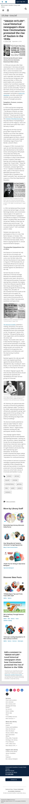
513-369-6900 (9, 774)
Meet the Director (10, 729)
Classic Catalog (10, 711)
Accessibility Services (11, 716)
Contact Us (14, 779)
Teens (17, 618)
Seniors (9, 598)
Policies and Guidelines (12, 727)
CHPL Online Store (11, 743)
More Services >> (10, 718)
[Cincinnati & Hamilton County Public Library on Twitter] (11, 690)
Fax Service (9, 709)
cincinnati (15, 480)
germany (19, 484)
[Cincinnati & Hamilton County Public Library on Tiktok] (7, 694)
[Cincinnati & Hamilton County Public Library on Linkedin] (22, 690)
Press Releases (10, 742)
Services (14, 641)
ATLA (7, 755)
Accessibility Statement (14, 791)
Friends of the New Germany (14, 119)
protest (19, 488)
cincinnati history (9, 484)
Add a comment (10, 501)
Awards (8, 725)
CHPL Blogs (5, 15)
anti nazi (17, 476)
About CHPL (9, 723)
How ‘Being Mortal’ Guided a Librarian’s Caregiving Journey (13, 544)
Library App (9, 713)
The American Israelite (9, 325)
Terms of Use (9, 789)
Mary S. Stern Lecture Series (10, 547)
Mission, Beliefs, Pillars (12, 732)
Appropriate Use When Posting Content (13, 674)
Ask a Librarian (9, 702)
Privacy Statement (18, 789)
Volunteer (8, 757)
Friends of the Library (11, 751)
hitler (6, 488)
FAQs (7, 715)
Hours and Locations (11, 700)
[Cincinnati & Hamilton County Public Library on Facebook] (7, 690)
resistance (7, 492)
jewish (12, 488)
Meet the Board (10, 731)
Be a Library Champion (12, 759)
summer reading (8, 620)
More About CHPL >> (11, 745)
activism (9, 476)
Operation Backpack (9, 568)
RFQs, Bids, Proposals (12, 738)
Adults (5, 598)
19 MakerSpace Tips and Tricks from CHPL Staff (13, 595)
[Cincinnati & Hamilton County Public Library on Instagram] (14, 690)
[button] (2, 2)
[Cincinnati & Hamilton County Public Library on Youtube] (18, 690)
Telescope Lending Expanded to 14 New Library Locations (14, 637)
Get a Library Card (10, 704)
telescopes (20, 641)
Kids (9, 618)
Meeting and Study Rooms (11, 706)
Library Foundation (11, 753)
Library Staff (13, 15)
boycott (7, 480)
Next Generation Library (10, 735)
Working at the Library (11, 740)
